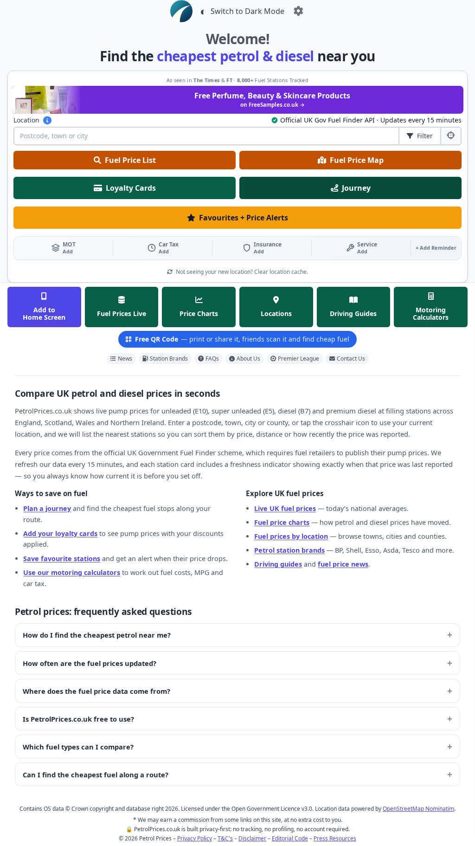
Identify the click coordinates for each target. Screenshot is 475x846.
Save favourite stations (61, 558)
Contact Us (351, 358)
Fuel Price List (130, 160)
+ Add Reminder (436, 247)
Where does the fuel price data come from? (96, 691)
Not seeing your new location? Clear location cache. (241, 272)
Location (26, 120)
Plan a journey (47, 508)
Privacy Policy (194, 838)
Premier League (298, 358)
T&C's (225, 838)
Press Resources (335, 838)
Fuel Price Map (357, 160)
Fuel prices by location (291, 536)
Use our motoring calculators (71, 572)
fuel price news (343, 564)
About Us (248, 358)
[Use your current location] (450, 136)
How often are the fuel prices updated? (89, 663)
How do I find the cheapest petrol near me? (97, 634)
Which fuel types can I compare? (78, 746)
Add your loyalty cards (60, 533)
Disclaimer (252, 838)
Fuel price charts (281, 522)
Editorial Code (290, 838)
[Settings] (298, 11)
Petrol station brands (289, 550)
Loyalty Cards (131, 188)
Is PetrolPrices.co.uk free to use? (78, 718)
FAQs (212, 358)
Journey (356, 188)
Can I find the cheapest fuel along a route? (95, 774)
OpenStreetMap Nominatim (418, 809)
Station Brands (169, 358)
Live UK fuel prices (285, 508)
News (125, 358)
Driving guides (278, 564)
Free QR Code (242, 339)
